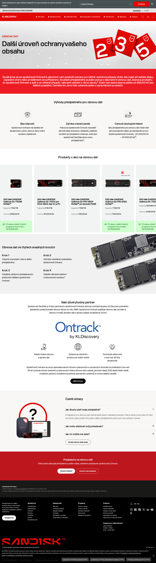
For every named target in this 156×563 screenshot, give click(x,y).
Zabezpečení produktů (110, 515)
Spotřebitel (137, 10)
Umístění (30, 515)
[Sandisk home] (9, 16)
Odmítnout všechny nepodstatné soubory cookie (107, 559)
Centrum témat (82, 506)
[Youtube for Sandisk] (152, 510)
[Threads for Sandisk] (131, 513)
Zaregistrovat (9, 518)
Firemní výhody (82, 509)
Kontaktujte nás (32, 520)
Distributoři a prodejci (59, 515)
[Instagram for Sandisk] (131, 509)
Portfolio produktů (58, 509)
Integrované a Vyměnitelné (91, 17)
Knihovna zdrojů (108, 513)
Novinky (30, 513)
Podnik (146, 10)
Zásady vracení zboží (109, 511)
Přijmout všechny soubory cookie (139, 559)
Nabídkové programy (84, 515)
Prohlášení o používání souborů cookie (20, 555)
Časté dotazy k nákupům (60, 517)
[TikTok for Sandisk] (139, 509)
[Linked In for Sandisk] (148, 510)
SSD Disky (41, 17)
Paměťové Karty (55, 17)
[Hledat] (152, 16)
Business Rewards (84, 511)
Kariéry (30, 517)
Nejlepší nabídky (58, 511)
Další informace (78, 381)
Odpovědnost (32, 509)
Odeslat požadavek (66, 471)
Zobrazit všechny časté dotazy (78, 442)
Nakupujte (122, 17)
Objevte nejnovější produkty (17, 10)
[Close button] (152, 4)
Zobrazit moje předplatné (87, 471)
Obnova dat (81, 513)
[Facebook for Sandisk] (135, 510)
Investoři (30, 511)
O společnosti (32, 506)
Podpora (134, 17)
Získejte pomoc (108, 506)
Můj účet (55, 506)
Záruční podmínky (108, 509)
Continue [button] (141, 4)
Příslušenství (110, 17)
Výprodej (55, 513)
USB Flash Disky (71, 17)
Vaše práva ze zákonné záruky (112, 517)
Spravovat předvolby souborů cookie (75, 559)
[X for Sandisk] (144, 509)
